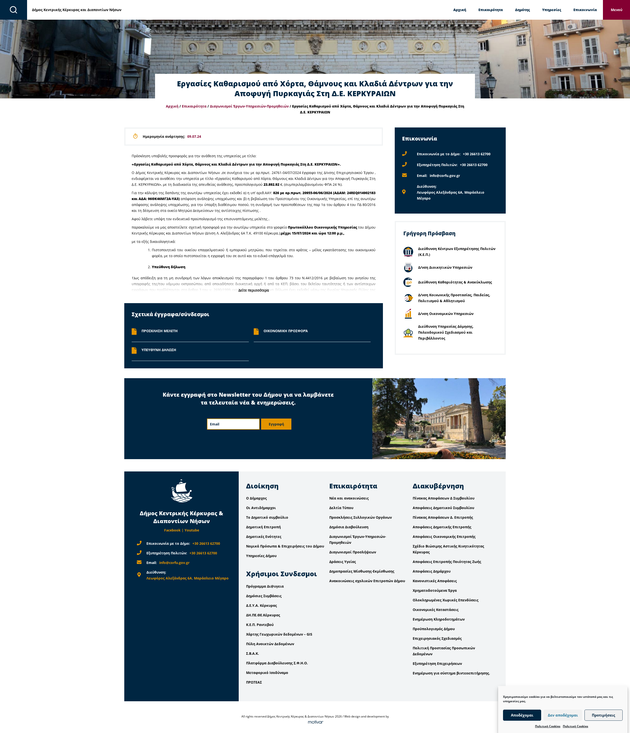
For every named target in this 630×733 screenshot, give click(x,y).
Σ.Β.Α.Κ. (252, 653)
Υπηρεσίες (551, 9)
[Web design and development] (315, 722)
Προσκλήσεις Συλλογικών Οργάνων (360, 517)
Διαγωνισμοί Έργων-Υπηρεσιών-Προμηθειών (249, 106)
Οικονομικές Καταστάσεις (435, 609)
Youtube (192, 530)
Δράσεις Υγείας (342, 561)
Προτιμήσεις (603, 715)
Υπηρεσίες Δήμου (261, 555)
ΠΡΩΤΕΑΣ (254, 682)
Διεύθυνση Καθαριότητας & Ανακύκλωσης (455, 282)
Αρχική (459, 9)
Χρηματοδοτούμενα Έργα (435, 590)
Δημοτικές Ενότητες (263, 536)
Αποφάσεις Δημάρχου (432, 571)
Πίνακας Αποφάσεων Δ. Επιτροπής (443, 517)
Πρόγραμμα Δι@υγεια (265, 586)
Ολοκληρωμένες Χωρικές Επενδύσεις (445, 600)
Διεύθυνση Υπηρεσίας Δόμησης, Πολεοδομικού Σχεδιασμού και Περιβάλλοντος (445, 332)
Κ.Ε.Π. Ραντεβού (260, 624)
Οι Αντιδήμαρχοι (261, 507)
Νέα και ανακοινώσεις (349, 498)
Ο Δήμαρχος (256, 498)
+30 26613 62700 (476, 154)
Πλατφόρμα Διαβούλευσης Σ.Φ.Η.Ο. (277, 663)
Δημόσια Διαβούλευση (348, 527)
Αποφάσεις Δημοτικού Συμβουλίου (443, 507)
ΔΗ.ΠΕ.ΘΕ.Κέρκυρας (263, 615)
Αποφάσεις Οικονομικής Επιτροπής (444, 536)
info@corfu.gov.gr (445, 175)
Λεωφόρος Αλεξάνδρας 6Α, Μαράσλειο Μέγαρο (187, 578)
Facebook (172, 530)
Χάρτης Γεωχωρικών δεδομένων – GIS (279, 634)
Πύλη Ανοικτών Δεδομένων (270, 643)
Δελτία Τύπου (341, 507)
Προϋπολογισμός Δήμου (434, 628)
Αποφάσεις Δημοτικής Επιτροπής (442, 527)
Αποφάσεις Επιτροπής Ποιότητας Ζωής (447, 561)
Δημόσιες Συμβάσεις (264, 595)
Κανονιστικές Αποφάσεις (435, 580)
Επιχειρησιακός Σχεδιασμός (437, 638)
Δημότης (522, 9)
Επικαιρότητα (490, 9)
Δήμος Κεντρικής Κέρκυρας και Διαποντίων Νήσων (76, 9)
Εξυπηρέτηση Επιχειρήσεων (437, 663)
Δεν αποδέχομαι (563, 715)
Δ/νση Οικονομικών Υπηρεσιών (445, 313)
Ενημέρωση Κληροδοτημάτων (439, 619)
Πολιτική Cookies (547, 726)
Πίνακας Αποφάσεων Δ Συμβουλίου (443, 498)
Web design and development (364, 716)
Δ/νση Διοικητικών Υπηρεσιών (445, 267)
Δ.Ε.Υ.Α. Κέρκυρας (261, 605)
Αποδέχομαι (522, 715)
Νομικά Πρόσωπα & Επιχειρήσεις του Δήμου (285, 546)
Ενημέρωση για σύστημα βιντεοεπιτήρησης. (451, 673)
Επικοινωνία (585, 9)
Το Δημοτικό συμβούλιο (267, 517)
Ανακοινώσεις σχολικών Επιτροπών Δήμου (367, 580)
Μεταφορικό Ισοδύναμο (267, 672)
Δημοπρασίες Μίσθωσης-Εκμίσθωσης (361, 571)
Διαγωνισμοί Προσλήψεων (352, 552)
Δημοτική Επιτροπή (263, 527)
